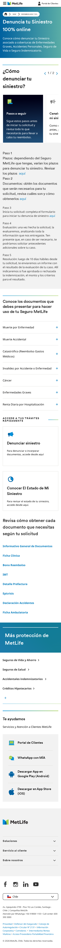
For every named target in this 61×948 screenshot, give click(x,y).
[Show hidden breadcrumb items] (14, 14)
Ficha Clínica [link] (11, 555)
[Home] (5, 14)
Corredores (21, 930)
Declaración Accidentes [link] (18, 603)
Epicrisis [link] (8, 593)
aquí (22, 173)
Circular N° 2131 (27, 927)
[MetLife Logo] (15, 823)
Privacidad (8, 923)
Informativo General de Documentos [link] (27, 546)
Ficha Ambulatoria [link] (15, 612)
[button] (5, 3)
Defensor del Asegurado (25, 923)
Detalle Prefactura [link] (15, 584)
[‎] (5, 885)
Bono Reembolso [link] (14, 565)
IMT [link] (5, 574)
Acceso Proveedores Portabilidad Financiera (33, 934)
